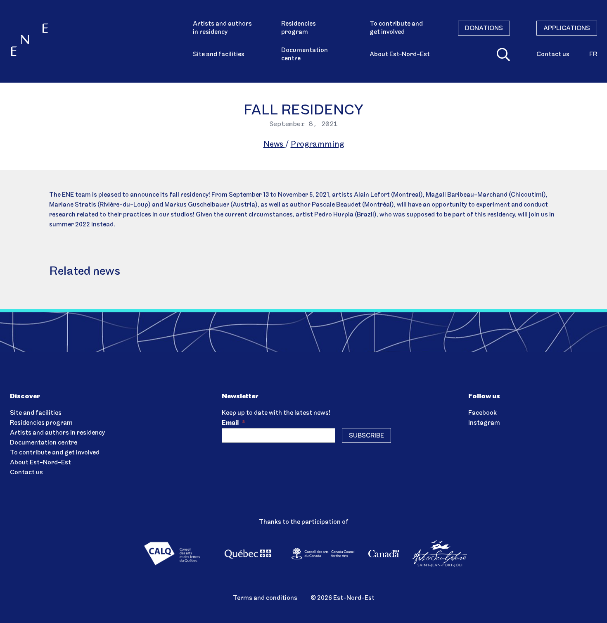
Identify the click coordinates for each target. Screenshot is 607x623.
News (274, 144)
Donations (484, 28)
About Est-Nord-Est (40, 462)
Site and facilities (218, 54)
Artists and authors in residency (222, 28)
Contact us (552, 54)
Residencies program (298, 28)
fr (593, 54)
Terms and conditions (265, 598)
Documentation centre (304, 54)
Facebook (482, 413)
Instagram (484, 423)
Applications (566, 28)
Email (233, 423)
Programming (317, 144)
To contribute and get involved (396, 28)
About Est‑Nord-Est (400, 54)
